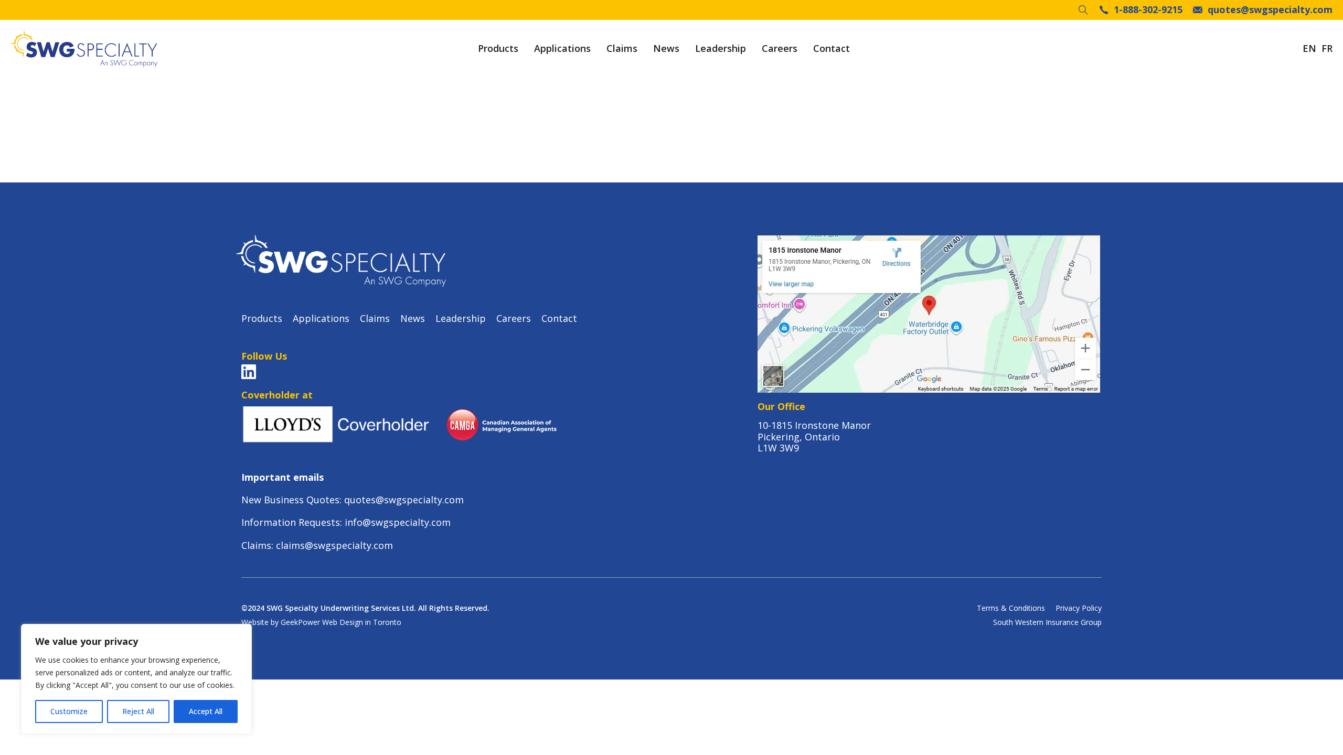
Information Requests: (293, 522)
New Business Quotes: (292, 499)
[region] (136, 679)
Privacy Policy (1079, 608)
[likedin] (248, 372)
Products (498, 49)
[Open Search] (1083, 10)
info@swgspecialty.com (398, 522)
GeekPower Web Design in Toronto (341, 622)
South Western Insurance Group (1047, 622)
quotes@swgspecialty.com (1270, 10)
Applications (562, 49)
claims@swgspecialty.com (334, 545)
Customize (69, 711)
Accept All (205, 711)
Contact (831, 49)
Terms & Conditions (1011, 608)
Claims (621, 49)
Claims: (258, 545)
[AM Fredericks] (83, 48)
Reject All (138, 711)
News (666, 49)
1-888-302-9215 (1148, 10)
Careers (779, 49)
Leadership (720, 49)
